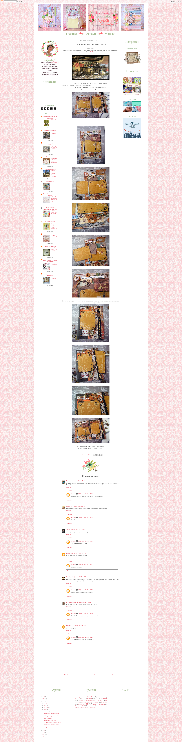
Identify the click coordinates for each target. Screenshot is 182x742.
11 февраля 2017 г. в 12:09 (79, 553)
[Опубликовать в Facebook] (100, 455)
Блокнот (103, 697)
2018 (43, 699)
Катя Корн (69, 577)
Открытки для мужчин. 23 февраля (54, 147)
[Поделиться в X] (98, 455)
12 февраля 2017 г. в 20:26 (84, 602)
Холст (103, 705)
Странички (102, 704)
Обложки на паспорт (93, 702)
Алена (68, 529)
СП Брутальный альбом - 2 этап (52, 727)
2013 (43, 737)
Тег (88, 705)
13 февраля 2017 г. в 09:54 (85, 494)
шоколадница (93, 707)
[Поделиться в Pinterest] (101, 455)
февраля (46, 712)
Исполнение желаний (50, 169)
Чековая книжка (84, 707)
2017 (43, 701)
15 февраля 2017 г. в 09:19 (79, 625)
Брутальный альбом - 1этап (51, 724)
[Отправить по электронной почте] (94, 455)
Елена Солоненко (71, 602)
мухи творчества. (50, 234)
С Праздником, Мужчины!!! (51, 716)
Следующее (65, 674)
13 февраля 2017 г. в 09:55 (85, 541)
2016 (43, 730)
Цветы (77, 707)
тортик (92, 705)
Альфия (73, 494)
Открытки (104, 702)
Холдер (98, 705)
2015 (43, 732)
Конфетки (104, 698)
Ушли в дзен (54, 119)
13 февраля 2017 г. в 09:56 (85, 590)
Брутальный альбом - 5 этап (51, 713)
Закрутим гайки (48, 718)
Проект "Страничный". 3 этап (54, 264)
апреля (46, 707)
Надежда (69, 553)
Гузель (68, 481)
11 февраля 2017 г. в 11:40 (78, 529)
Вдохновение (50, 156)
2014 (43, 734)
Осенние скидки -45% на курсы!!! (54, 212)
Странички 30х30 (80, 706)
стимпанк (95, 704)
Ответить (68, 487)
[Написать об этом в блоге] (96, 455)
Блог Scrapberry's (50, 221)
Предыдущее (115, 674)
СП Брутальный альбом (97, 52)
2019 (43, 696)
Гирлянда (77, 698)
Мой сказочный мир (50, 130)
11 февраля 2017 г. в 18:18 (79, 577)
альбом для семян (79, 697)
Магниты (100, 700)
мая (45, 705)
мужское (95, 457)
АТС (98, 697)
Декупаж (83, 698)
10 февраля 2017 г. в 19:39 (78, 481)
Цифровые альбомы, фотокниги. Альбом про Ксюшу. (54, 173)
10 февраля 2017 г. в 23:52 (78, 506)
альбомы (90, 457)
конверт (97, 698)
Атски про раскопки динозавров (54, 133)
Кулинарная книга (90, 700)
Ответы (70, 490)
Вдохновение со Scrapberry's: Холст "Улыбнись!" (54, 225)
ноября (46, 703)
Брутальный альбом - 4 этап (51, 720)
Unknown (68, 625)
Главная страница (90, 674)
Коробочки (81, 700)
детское (89, 698)
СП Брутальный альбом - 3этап (52, 722)
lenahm (68, 506)
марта (45, 709)
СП (87, 704)
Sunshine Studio (50, 181)
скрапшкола (81, 704)
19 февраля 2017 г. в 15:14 (85, 637)
